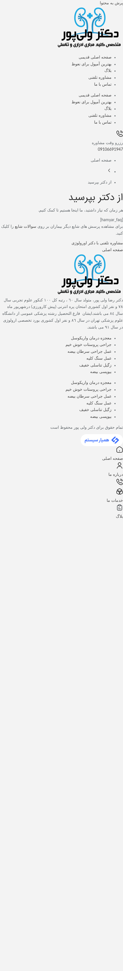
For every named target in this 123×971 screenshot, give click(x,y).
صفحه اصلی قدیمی (95, 57)
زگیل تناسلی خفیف (95, 365)
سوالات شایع (25, 227)
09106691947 (110, 150)
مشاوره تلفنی (100, 78)
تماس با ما (103, 84)
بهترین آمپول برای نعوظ (92, 64)
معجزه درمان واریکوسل (91, 338)
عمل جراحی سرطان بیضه (90, 352)
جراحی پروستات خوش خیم (89, 345)
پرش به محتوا (111, 3)
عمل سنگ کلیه (99, 358)
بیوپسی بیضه (101, 372)
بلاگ (108, 71)
